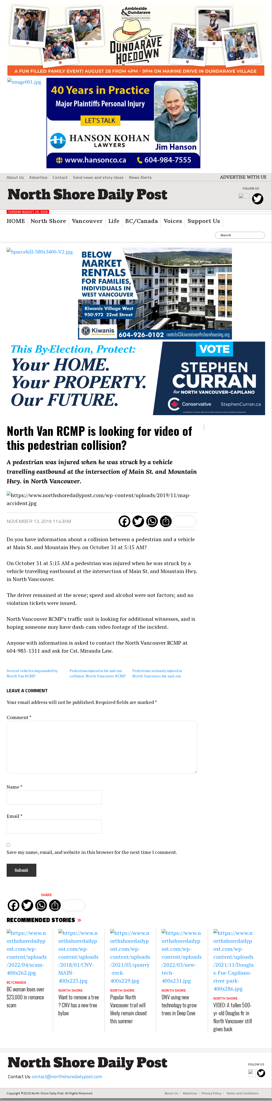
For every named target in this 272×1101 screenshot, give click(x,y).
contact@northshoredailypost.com (67, 1076)
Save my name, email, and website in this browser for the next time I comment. (92, 852)
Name (15, 787)
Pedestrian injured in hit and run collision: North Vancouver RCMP (98, 673)
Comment (19, 717)
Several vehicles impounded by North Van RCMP (32, 673)
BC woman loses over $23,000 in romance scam (26, 997)
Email (15, 816)
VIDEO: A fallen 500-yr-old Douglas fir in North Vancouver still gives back (232, 1017)
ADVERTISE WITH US (243, 177)
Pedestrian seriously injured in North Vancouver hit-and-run (157, 673)
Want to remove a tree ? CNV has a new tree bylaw (78, 1005)
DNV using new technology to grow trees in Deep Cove (179, 1005)
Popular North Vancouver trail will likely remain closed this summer (128, 1009)
